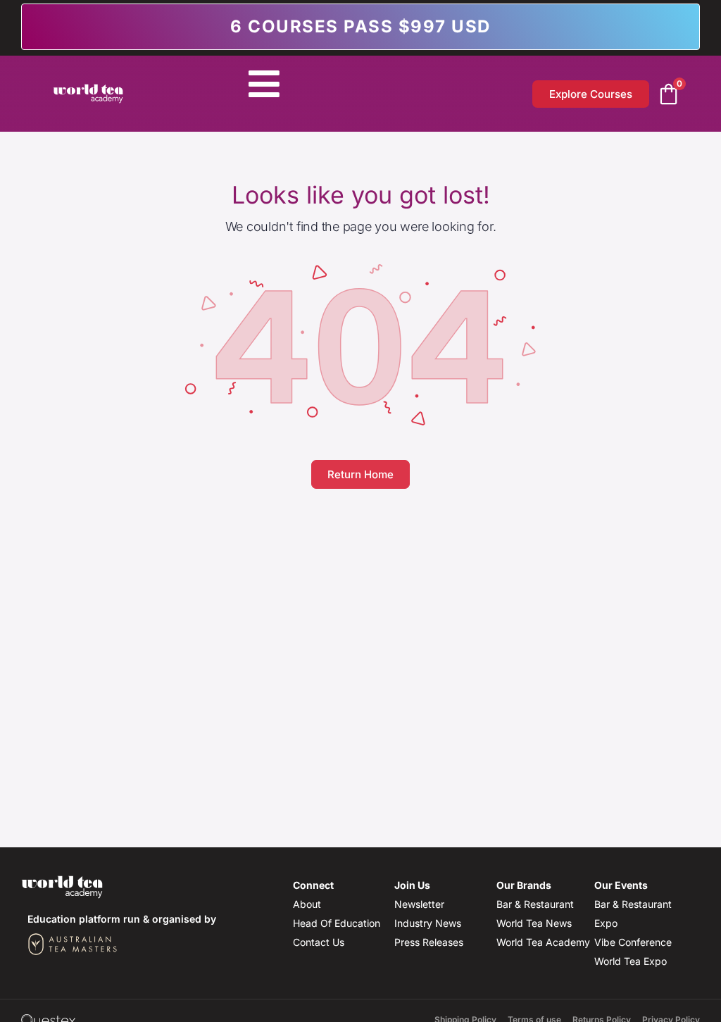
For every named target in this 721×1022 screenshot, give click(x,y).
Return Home (360, 474)
